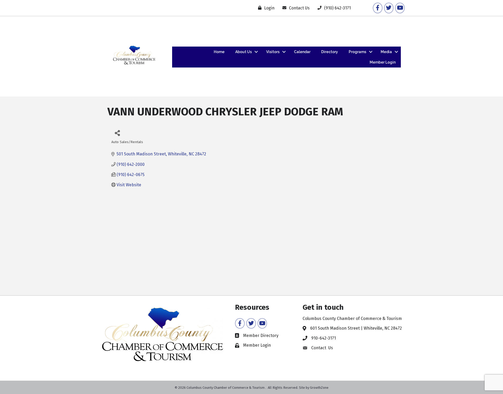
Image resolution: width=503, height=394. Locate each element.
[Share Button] (117, 133)
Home (219, 52)
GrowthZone (319, 388)
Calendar (302, 52)
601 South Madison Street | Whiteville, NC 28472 (356, 328)
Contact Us (322, 347)
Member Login (383, 62)
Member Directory (260, 335)
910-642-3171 (323, 338)
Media (386, 52)
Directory (329, 52)
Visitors (273, 52)
